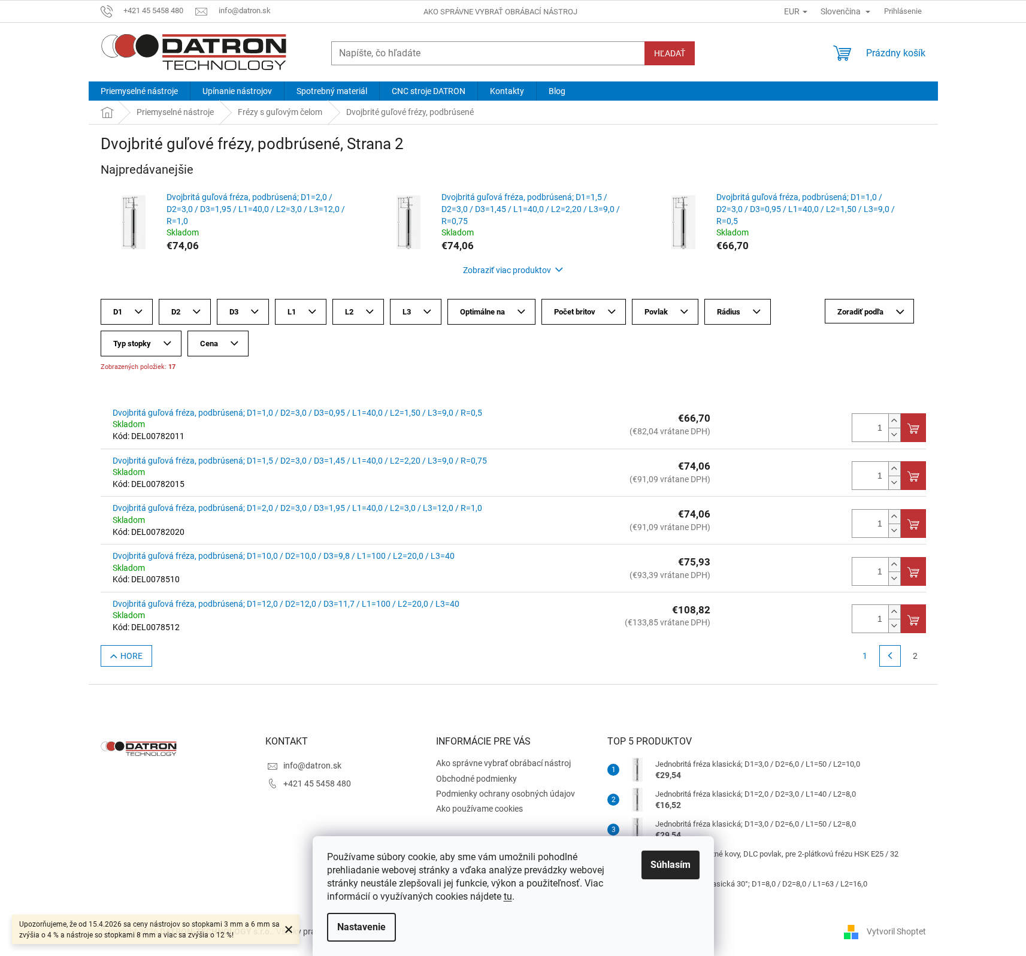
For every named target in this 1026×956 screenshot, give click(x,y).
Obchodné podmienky (476, 778)
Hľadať (669, 53)
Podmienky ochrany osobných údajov (505, 793)
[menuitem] (139, 91)
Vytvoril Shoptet (896, 931)
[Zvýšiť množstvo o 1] (894, 421)
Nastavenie (361, 927)
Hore (131, 656)
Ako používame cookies (479, 808)
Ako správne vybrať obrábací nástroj (500, 11)
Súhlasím (670, 864)
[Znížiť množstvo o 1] (894, 434)
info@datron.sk (312, 765)
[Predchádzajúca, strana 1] (890, 656)
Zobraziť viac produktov (507, 270)
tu (508, 896)
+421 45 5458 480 (317, 783)
